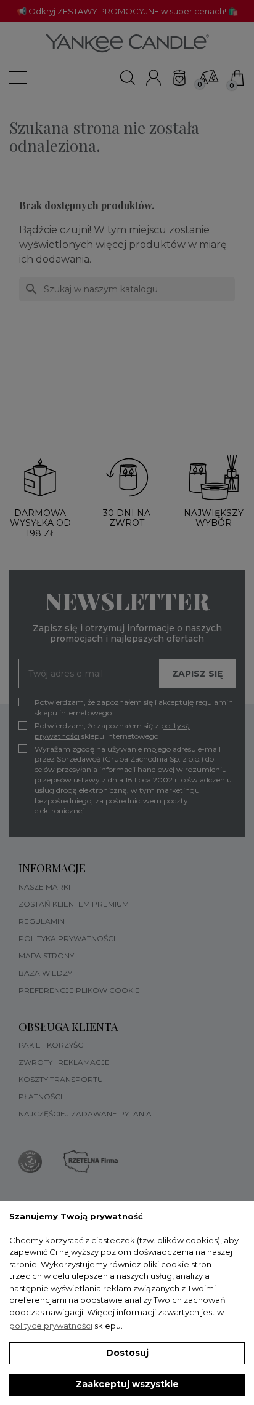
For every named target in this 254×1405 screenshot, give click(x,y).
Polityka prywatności (66, 938)
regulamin (214, 702)
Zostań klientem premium (73, 904)
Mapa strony (46, 955)
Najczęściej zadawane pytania (85, 1113)
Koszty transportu (60, 1079)
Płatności (40, 1096)
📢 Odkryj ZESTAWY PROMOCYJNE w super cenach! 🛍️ (127, 11)
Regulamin (41, 921)
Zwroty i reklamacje (64, 1062)
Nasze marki (44, 886)
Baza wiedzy (45, 972)
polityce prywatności (50, 1326)
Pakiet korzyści (51, 1044)
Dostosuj (127, 1352)
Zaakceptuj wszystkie (127, 1384)
